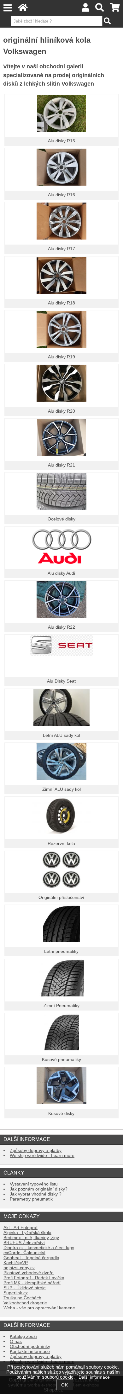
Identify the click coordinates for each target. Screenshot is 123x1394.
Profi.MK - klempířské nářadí (32, 1282)
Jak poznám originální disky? (38, 1189)
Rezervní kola (61, 843)
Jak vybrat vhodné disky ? (36, 1194)
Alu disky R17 (61, 248)
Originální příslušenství (61, 897)
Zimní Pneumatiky (61, 1005)
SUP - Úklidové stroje (24, 1288)
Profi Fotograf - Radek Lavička (33, 1277)
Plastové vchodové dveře (28, 1272)
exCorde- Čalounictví (24, 1252)
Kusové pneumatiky (61, 1059)
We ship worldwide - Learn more (42, 1155)
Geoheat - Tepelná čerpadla (31, 1257)
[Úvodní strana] (23, 9)
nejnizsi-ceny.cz (19, 1267)
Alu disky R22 (61, 627)
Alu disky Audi (61, 573)
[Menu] (7, 8)
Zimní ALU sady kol (61, 789)
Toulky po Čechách (22, 1298)
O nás (16, 1341)
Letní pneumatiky (61, 951)
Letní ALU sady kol (61, 735)
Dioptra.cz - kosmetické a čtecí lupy (38, 1247)
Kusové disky (61, 1113)
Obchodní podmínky (30, 1346)
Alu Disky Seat (61, 681)
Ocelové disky (61, 519)
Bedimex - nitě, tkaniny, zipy (31, 1237)
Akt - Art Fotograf (20, 1227)
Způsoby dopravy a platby (36, 1150)
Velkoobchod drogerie (25, 1303)
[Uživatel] (85, 9)
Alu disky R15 (61, 141)
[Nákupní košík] (115, 9)
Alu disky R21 (61, 465)
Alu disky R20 (61, 411)
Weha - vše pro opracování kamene (39, 1308)
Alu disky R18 (61, 303)
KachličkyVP (15, 1262)
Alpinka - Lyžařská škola (27, 1232)
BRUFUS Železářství (24, 1242)
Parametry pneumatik (31, 1199)
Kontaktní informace (30, 1351)
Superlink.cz (15, 1293)
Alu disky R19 (61, 357)
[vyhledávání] (99, 9)
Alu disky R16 (61, 195)
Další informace (94, 1377)
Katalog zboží (23, 1336)
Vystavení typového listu (34, 1184)
